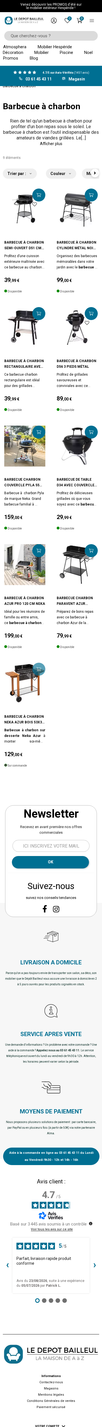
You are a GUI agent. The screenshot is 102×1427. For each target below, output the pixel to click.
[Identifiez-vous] (54, 20)
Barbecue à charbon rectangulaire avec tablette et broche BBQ (24, 364)
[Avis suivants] (95, 1266)
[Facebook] (45, 908)
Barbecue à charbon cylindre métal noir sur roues (76, 245)
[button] (51, 143)
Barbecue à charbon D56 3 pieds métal (76, 364)
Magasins (51, 1388)
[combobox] (49, 36)
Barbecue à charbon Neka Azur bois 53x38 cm (24, 720)
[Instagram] (56, 909)
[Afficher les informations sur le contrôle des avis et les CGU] (90, 1223)
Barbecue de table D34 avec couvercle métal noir (75, 483)
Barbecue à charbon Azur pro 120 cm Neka (24, 601)
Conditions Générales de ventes (51, 1401)
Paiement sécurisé (51, 1407)
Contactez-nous (51, 1382)
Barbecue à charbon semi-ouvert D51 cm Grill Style (24, 245)
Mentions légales (51, 1395)
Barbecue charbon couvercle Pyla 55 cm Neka (22, 483)
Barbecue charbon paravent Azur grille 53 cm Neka (75, 601)
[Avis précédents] (7, 1266)
